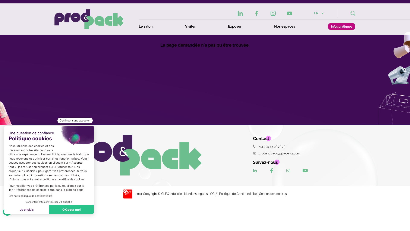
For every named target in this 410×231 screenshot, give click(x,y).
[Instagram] (273, 13)
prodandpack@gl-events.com (279, 153)
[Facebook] (256, 13)
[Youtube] (289, 13)
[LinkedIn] (240, 13)
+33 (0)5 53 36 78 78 (272, 146)
